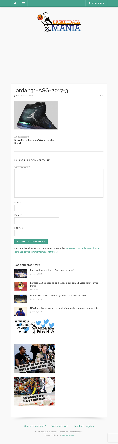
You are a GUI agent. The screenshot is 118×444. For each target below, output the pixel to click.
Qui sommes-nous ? (35, 426)
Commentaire (22, 166)
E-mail (18, 215)
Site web (18, 227)
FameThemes (68, 435)
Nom (17, 202)
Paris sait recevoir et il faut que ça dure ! (52, 270)
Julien (16, 96)
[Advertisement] (59, 57)
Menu (22, 3)
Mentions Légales (84, 426)
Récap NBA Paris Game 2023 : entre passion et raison (58, 295)
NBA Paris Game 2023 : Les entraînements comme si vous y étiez (64, 308)
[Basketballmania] (59, 21)
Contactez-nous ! (60, 426)
